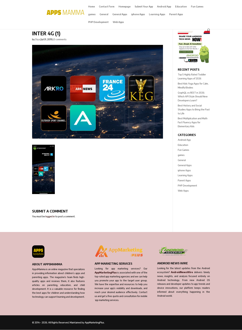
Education (181, 6)
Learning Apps (157, 14)
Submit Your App (144, 6)
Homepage (125, 6)
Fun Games (197, 6)
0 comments (60, 39)
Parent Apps (176, 14)
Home (91, 6)
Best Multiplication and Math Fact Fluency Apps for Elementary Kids (192, 122)
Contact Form (106, 6)
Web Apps (118, 22)
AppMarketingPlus (106, 272)
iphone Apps (138, 14)
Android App (164, 6)
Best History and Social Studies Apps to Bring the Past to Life (194, 109)
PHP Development (98, 22)
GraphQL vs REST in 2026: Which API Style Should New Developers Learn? (193, 96)
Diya (37, 39)
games (91, 14)
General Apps (119, 14)
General (104, 14)
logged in (50, 216)
